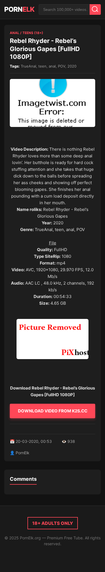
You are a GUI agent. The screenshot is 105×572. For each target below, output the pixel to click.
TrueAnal (28, 66)
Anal (14, 33)
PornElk (22, 452)
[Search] (95, 9)
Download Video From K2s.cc (52, 411)
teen (42, 66)
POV (61, 66)
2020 (71, 66)
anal (52, 66)
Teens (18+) (32, 33)
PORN (19, 9)
